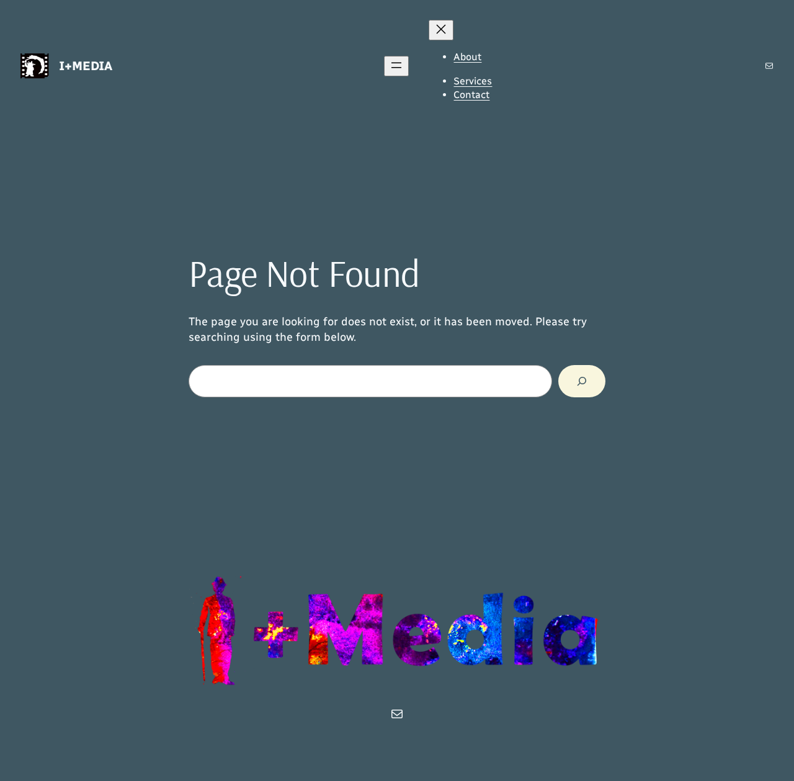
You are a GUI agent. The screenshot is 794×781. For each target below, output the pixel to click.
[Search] (581, 381)
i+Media (85, 65)
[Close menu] (441, 30)
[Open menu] (396, 66)
